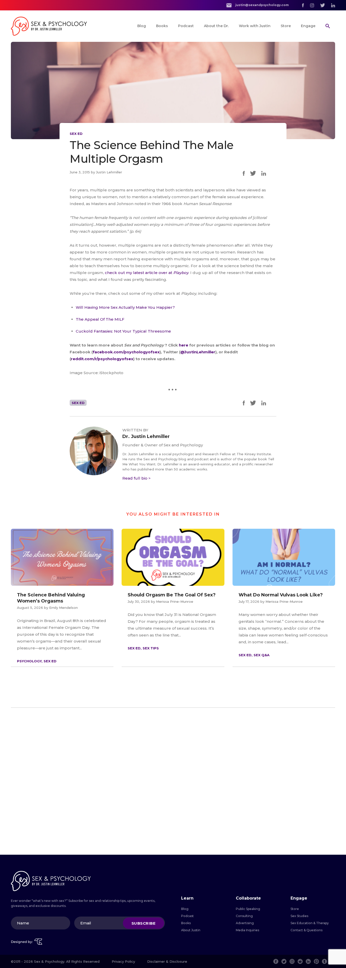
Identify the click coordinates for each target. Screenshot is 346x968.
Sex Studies (299, 916)
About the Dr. (216, 26)
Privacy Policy (123, 961)
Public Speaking (248, 909)
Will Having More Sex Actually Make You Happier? (125, 307)
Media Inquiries (247, 930)
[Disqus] (173, 781)
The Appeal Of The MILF (100, 319)
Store (286, 26)
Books (162, 26)
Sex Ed (76, 134)
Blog (141, 26)
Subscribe (143, 923)
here (184, 345)
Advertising (245, 923)
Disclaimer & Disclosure (167, 961)
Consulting (244, 916)
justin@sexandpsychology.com (262, 5)
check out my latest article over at (146, 272)
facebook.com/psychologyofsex (126, 352)
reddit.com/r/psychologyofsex (102, 358)
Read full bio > (136, 478)
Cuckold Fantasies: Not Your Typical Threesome (123, 331)
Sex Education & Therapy (310, 923)
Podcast (186, 26)
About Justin (190, 930)
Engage (308, 26)
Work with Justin (255, 26)
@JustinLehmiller (197, 352)
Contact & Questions (306, 930)
